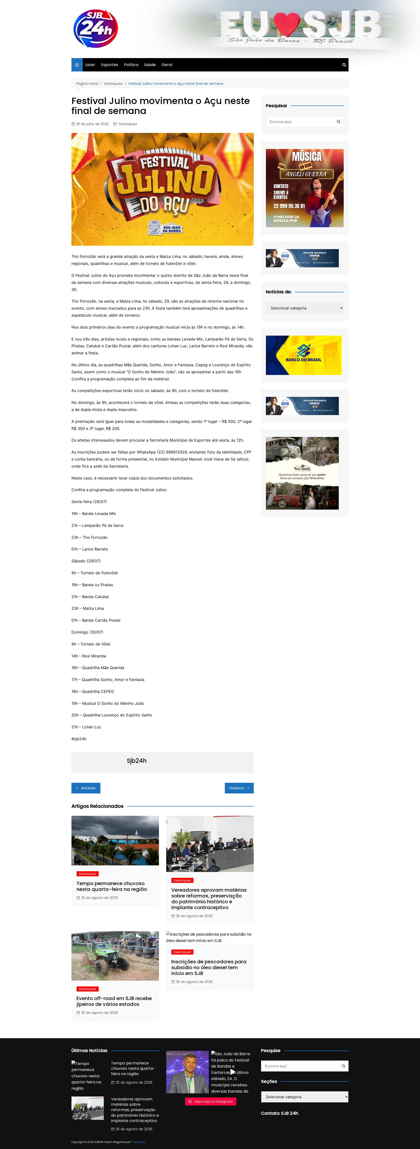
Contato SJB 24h (279, 1113)
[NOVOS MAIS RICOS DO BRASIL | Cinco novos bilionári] (187, 1072)
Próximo (237, 788)
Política (131, 65)
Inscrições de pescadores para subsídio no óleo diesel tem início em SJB (208, 967)
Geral (167, 65)
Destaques (128, 124)
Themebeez (138, 1142)
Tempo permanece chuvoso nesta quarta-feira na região (112, 886)
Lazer (90, 65)
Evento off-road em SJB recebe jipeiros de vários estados (114, 1001)
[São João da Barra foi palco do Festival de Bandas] (232, 1072)
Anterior (88, 788)
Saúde (150, 65)
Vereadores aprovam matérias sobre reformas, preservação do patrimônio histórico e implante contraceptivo (209, 899)
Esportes (109, 65)
